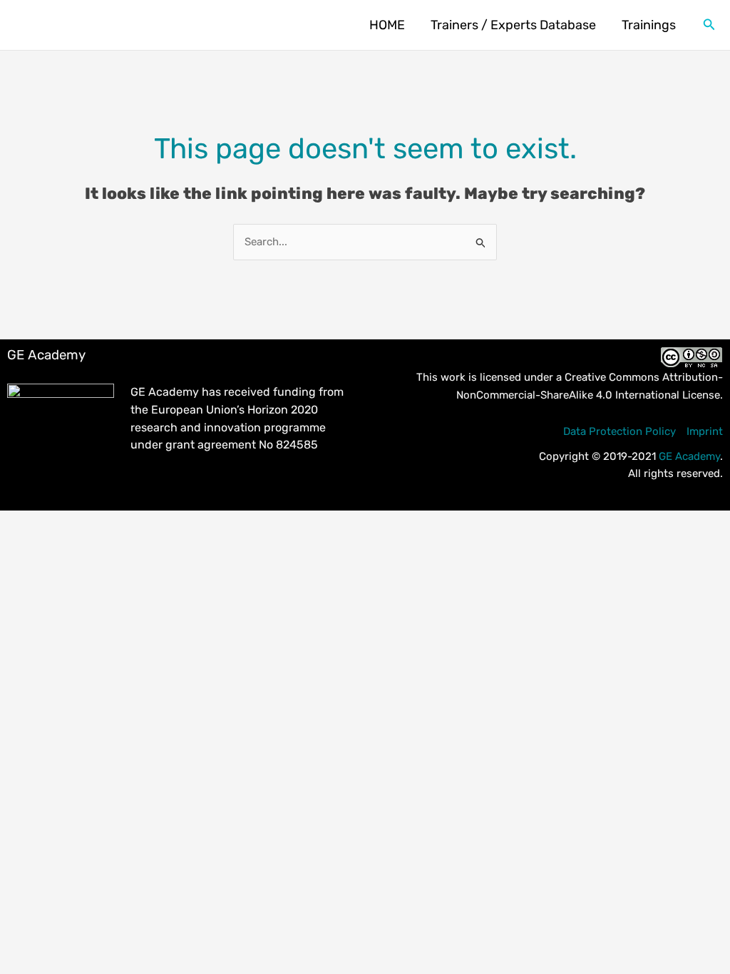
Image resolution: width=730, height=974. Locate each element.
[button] (709, 25)
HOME (387, 25)
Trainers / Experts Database (513, 25)
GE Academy (689, 456)
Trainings (649, 25)
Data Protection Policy (619, 431)
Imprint (705, 431)
